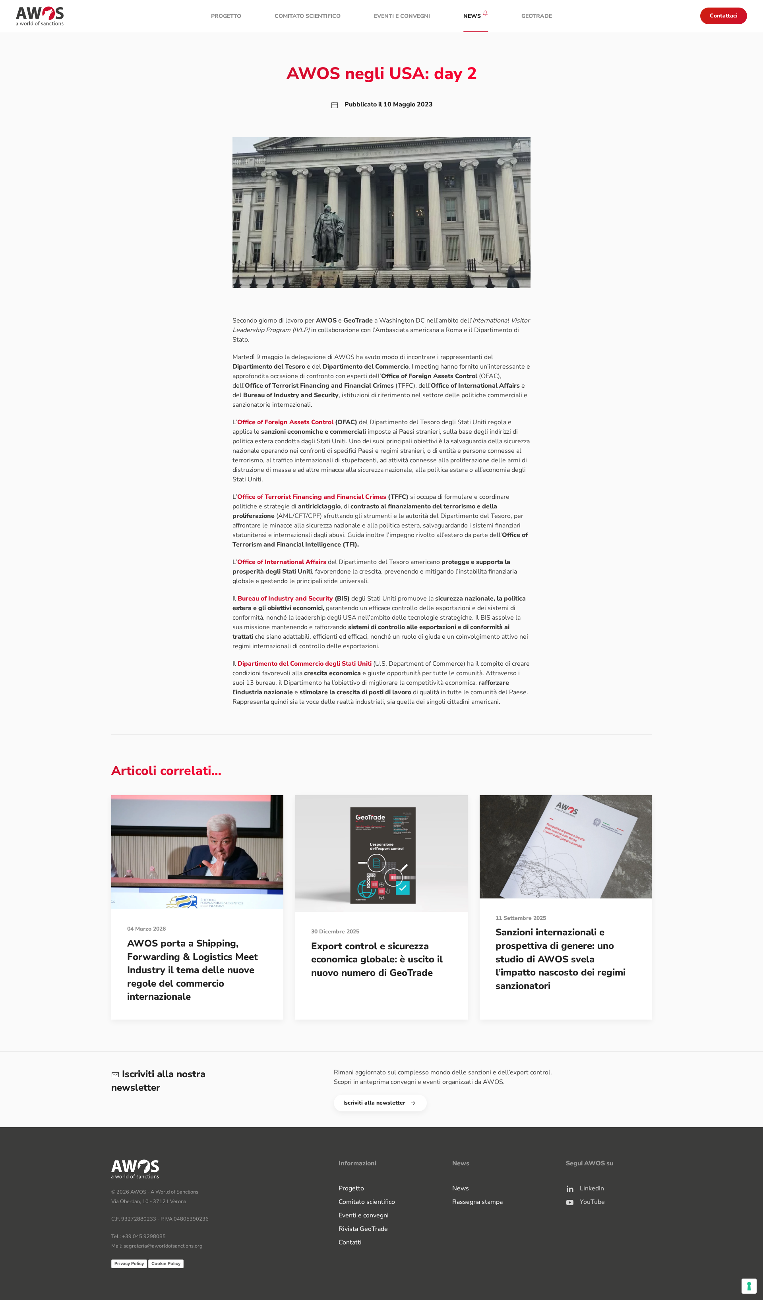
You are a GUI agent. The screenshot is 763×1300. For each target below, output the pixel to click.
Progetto (226, 16)
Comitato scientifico (308, 16)
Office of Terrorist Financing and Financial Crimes (311, 497)
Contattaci (724, 15)
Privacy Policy (129, 1263)
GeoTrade (536, 16)
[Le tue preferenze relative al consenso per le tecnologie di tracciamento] (749, 1286)
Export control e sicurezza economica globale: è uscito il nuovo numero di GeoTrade (377, 959)
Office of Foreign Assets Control (285, 422)
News (460, 1188)
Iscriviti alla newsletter (374, 1103)
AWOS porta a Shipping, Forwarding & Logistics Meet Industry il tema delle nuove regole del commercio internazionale (192, 970)
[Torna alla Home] (40, 16)
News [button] (472, 16)
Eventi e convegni (402, 16)
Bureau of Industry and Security (285, 598)
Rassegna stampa (477, 1202)
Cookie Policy (165, 1263)
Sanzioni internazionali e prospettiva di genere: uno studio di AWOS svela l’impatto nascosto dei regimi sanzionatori (561, 959)
